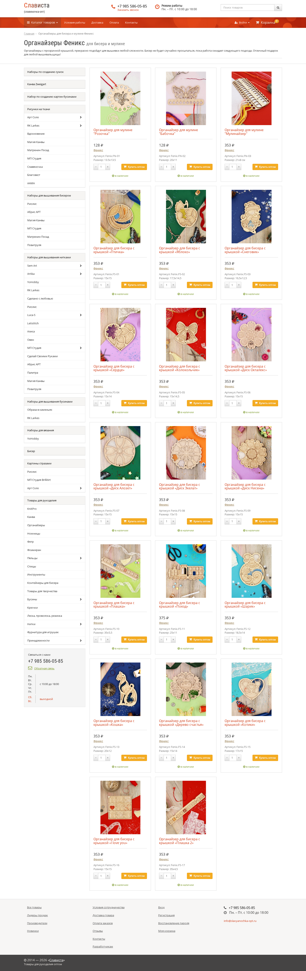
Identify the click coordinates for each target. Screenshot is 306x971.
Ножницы (33, 533)
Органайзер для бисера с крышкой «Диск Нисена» (245, 486)
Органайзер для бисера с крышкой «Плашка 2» (179, 841)
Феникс (98, 150)
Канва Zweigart (36, 84)
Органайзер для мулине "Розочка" (112, 132)
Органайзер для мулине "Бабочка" (178, 132)
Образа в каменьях (39, 410)
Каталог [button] (42, 22)
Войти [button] (243, 22)
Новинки (33, 931)
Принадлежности (38, 640)
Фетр (30, 541)
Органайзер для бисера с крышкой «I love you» (113, 841)
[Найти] (278, 7)
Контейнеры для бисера (42, 583)
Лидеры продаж (37, 915)
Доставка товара (103, 915)
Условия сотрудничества (108, 907)
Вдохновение (36, 134)
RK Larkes (33, 125)
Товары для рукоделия (41, 500)
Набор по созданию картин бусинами (51, 96)
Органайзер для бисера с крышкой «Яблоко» (179, 250)
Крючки (32, 607)
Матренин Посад (38, 150)
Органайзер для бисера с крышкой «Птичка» (113, 250)
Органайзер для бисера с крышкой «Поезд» (179, 605)
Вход (161, 907)
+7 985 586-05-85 (132, 6)
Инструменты (36, 574)
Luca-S (31, 315)
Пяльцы (32, 558)
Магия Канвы (36, 142)
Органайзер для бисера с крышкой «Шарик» (245, 605)
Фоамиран (34, 550)
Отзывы (98, 931)
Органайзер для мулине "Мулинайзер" (244, 132)
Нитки (31, 624)
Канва (31, 517)
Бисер (31, 451)
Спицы (31, 566)
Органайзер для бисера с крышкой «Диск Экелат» (179, 486)
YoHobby (33, 282)
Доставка (97, 22)
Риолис (32, 204)
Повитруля (34, 245)
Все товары (34, 907)
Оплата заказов (103, 923)
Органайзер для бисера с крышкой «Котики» (245, 723)
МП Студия (34, 158)
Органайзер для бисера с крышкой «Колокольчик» (179, 368)
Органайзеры (36, 525)
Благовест (33, 175)
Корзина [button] (268, 22)
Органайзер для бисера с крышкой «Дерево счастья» (181, 723)
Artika (31, 274)
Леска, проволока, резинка (44, 616)
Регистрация (166, 915)
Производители (37, 923)
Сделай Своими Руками (42, 356)
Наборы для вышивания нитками (49, 257)
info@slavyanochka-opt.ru (240, 921)
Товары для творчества (42, 591)
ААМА (31, 183)
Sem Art (32, 265)
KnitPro (32, 509)
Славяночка (35, 167)
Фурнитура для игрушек (43, 632)
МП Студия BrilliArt (39, 480)
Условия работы (74, 22)
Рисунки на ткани (38, 109)
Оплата (114, 22)
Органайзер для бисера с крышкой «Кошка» (113, 723)
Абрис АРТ (34, 212)
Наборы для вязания (40, 430)
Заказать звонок (128, 10)
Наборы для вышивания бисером (49, 195)
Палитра (32, 372)
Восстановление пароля (173, 923)
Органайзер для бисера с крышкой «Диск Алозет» (113, 486)
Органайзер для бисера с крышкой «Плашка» (113, 605)
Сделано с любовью (40, 298)
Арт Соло (33, 117)
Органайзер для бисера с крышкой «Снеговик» (245, 250)
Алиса (31, 331)
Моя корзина (166, 931)
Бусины (32, 599)
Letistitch (33, 323)
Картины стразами (39, 463)
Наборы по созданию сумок (45, 72)
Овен (30, 340)
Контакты (131, 22)
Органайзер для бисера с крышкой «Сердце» (113, 368)
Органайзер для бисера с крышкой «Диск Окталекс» (246, 368)
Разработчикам (103, 946)
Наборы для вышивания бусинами (49, 401)
